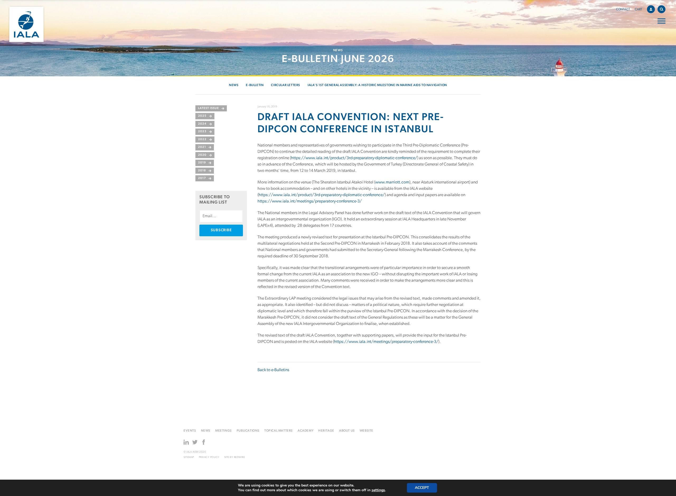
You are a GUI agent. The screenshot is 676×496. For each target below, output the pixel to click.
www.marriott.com (392, 182)
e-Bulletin (255, 85)
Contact (623, 9)
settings (378, 490)
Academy (305, 430)
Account (651, 9)
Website (366, 430)
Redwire (239, 457)
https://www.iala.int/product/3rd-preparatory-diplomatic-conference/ (354, 158)
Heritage (326, 430)
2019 (202, 162)
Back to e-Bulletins (273, 370)
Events (190, 430)
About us (347, 430)
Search (661, 9)
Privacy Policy (209, 457)
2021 (202, 147)
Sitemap (189, 457)
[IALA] (26, 24)
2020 (202, 155)
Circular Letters (285, 85)
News (233, 85)
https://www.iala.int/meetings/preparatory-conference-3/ (309, 201)
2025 (202, 116)
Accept (422, 487)
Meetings (223, 430)
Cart (638, 9)
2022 (202, 139)
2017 (202, 178)
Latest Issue (208, 108)
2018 (202, 170)
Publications (248, 430)
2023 (202, 131)
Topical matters (278, 430)
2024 (202, 123)
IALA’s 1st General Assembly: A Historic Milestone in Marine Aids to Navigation (377, 85)
